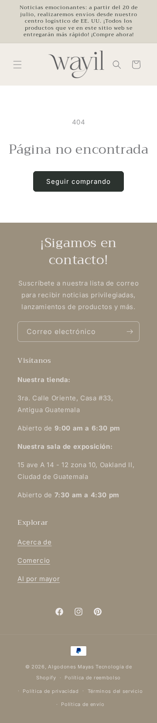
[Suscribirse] (129, 331)
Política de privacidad (50, 691)
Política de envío (82, 704)
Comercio (33, 560)
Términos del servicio (115, 691)
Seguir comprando (78, 181)
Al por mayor (38, 579)
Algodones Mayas (71, 667)
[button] (17, 64)
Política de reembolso (93, 678)
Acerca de (34, 542)
